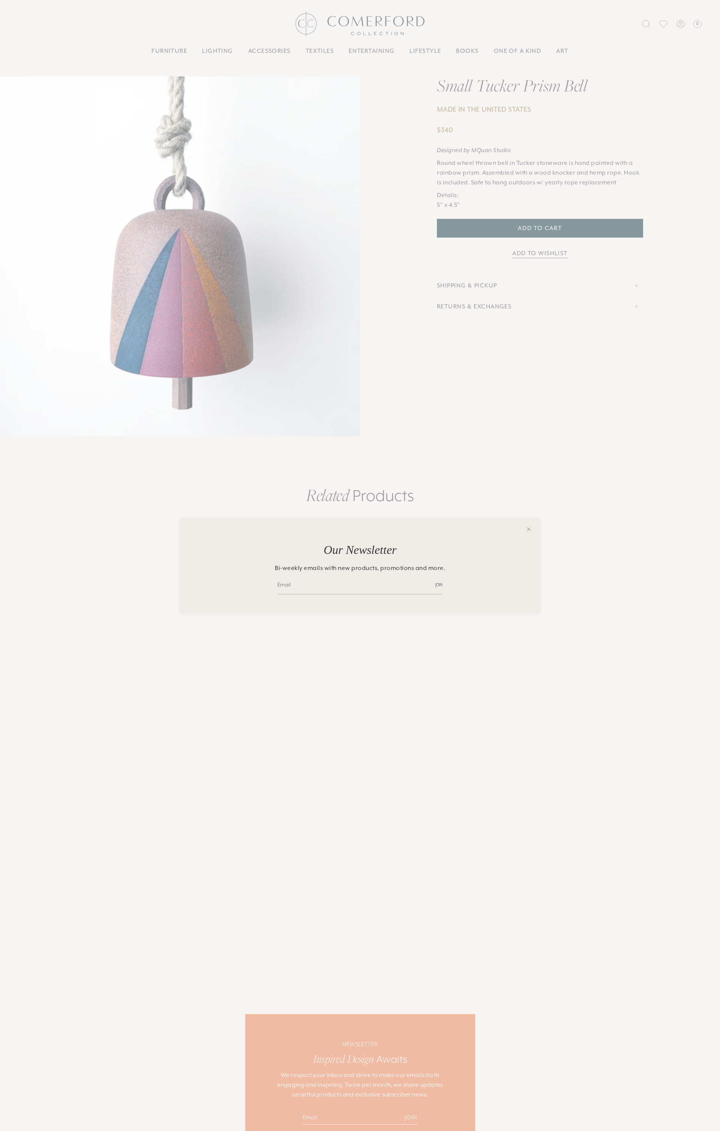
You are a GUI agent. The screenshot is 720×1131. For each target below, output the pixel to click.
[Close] (528, 529)
